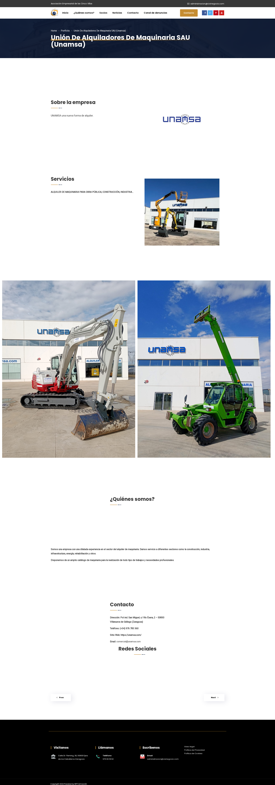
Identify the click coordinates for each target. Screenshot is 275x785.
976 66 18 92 (108, 759)
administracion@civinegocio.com (207, 4)
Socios (103, 12)
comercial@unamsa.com (128, 641)
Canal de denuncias (155, 12)
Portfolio (65, 30)
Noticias (117, 12)
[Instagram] (113, 663)
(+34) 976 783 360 (129, 628)
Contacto (133, 12)
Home (54, 30)
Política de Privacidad (194, 750)
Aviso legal (189, 746)
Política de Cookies (193, 753)
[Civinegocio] (54, 13)
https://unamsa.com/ (131, 635)
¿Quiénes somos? (84, 12)
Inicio (65, 12)
